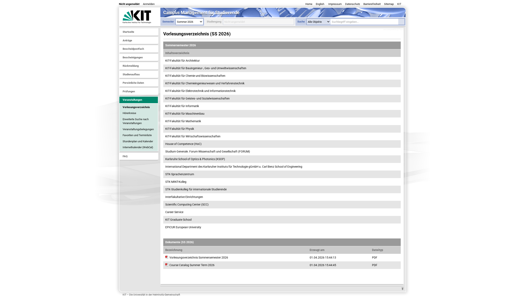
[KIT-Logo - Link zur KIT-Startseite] (139, 17)
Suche (301, 21)
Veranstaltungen (132, 99)
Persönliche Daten (133, 82)
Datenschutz (352, 4)
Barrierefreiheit (372, 4)
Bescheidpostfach (133, 48)
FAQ (125, 156)
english (320, 4)
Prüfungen (129, 91)
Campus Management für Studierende (201, 12)
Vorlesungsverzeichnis (136, 107)
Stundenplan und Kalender (138, 141)
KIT (399, 4)
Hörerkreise (129, 113)
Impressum (335, 4)
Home (308, 4)
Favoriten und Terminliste (137, 135)
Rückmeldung (131, 65)
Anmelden (149, 4)
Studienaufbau (131, 74)
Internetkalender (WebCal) (138, 147)
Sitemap (389, 4)
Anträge (127, 40)
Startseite (128, 31)
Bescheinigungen (133, 57)
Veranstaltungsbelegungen (138, 129)
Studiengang (214, 21)
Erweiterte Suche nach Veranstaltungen (136, 121)
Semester (168, 21)
